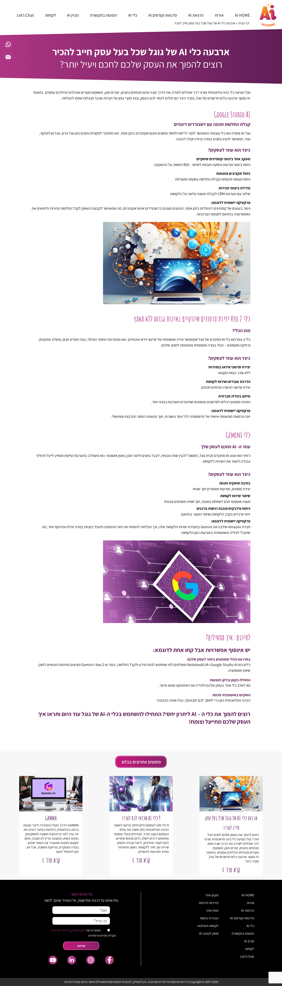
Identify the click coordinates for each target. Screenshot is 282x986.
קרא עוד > (231, 869)
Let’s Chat (25, 15)
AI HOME (242, 15)
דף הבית (243, 23)
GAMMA (51, 818)
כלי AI (132, 15)
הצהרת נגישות (209, 918)
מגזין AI (73, 15)
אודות (219, 15)
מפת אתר (212, 910)
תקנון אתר (212, 895)
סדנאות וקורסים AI (162, 15)
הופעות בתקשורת (103, 15)
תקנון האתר (79, 930)
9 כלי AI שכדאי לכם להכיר (141, 818)
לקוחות (50, 15)
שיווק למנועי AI (209, 933)
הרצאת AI (196, 15)
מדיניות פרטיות (209, 903)
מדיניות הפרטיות (61, 930)
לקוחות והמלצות (208, 926)
